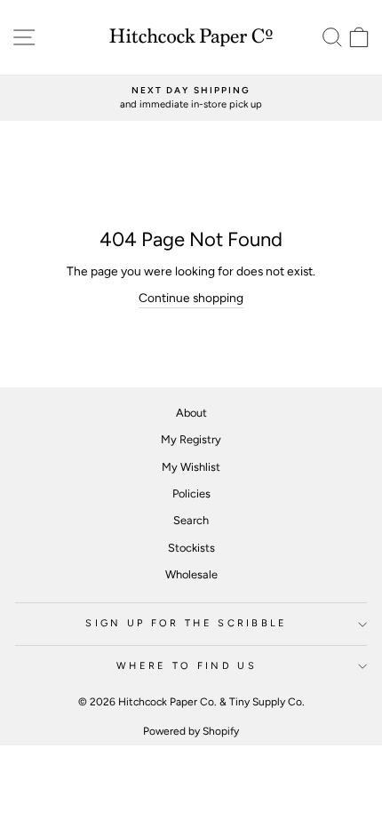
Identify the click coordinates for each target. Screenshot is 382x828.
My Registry (191, 439)
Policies (191, 493)
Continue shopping (191, 298)
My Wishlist (191, 467)
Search (191, 520)
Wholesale (191, 574)
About (191, 412)
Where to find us (186, 666)
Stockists (191, 547)
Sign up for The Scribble (186, 623)
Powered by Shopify (191, 731)
